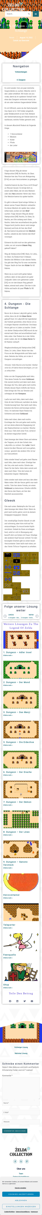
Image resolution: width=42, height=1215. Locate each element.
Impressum (34, 1212)
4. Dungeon (21, 80)
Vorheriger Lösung (21, 1047)
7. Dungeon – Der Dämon (17, 802)
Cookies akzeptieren (21, 1194)
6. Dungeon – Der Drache (17, 772)
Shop (6, 985)
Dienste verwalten (20, 1188)
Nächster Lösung (21, 1053)
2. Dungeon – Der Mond (16, 682)
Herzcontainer (11, 895)
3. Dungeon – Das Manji (16, 712)
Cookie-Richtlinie (9, 1212)
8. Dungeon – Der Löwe (16, 832)
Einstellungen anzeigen (21, 1206)
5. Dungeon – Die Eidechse (18, 742)
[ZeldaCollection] (13, 6)
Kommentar (7, 1076)
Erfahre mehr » (7, 655)
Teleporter (9, 925)
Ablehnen (21, 1200)
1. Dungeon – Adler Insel (17, 652)
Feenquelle (9, 955)
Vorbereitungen (21, 72)
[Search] (29, 14)
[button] (10, 1001)
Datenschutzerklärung (23, 1212)
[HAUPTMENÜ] (36, 14)
